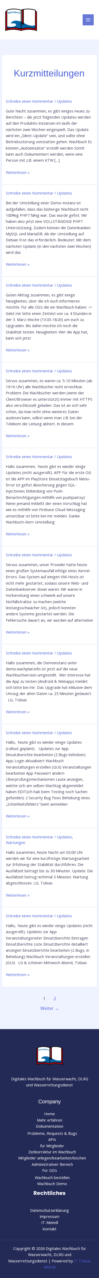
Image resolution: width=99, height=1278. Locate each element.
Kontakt (49, 1228)
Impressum (49, 1216)
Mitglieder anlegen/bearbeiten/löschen (52, 1157)
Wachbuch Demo (52, 1183)
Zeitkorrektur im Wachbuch (52, 1151)
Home (49, 1113)
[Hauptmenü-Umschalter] (88, 19)
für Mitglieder (52, 1145)
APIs (52, 1139)
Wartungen (15, 842)
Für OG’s (49, 1170)
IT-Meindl (49, 1222)
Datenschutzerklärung (49, 1210)
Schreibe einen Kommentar (29, 101)
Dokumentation (49, 1126)
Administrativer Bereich (52, 1164)
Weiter (49, 1008)
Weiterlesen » (18, 172)
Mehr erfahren (49, 1120)
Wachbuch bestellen (52, 1177)
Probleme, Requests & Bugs (52, 1133)
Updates (64, 101)
